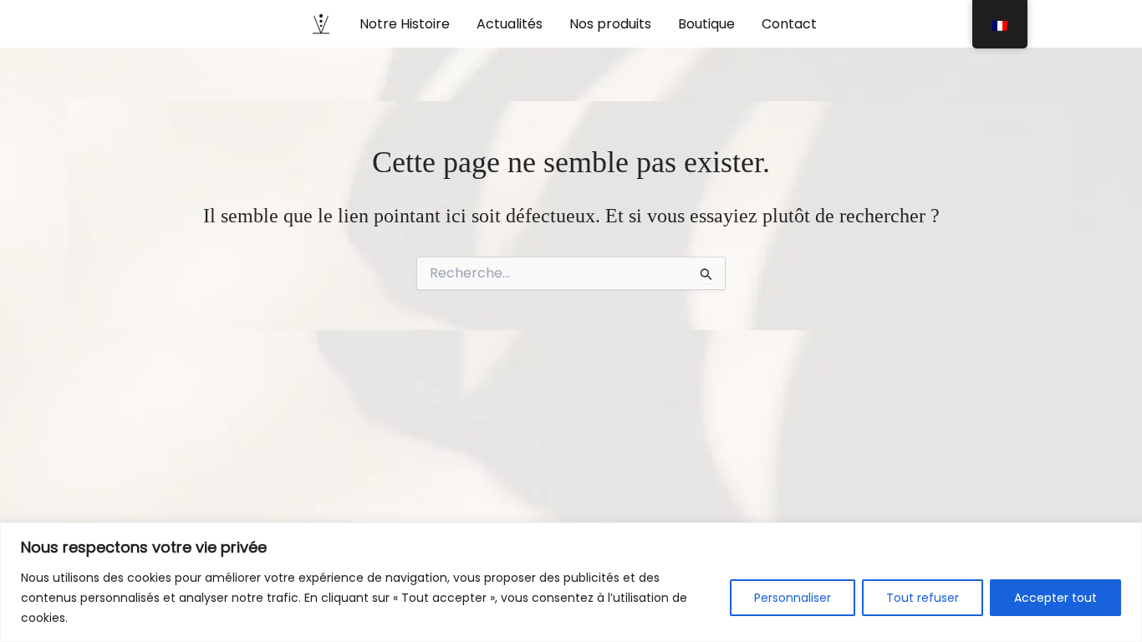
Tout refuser (922, 597)
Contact (789, 23)
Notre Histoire (404, 23)
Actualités (510, 23)
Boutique (706, 23)
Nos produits (610, 23)
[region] (571, 582)
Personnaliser (792, 597)
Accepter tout (1055, 597)
